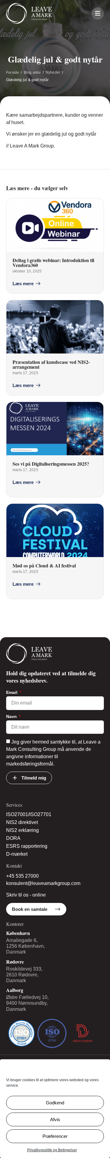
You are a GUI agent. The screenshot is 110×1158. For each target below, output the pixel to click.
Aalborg (14, 989)
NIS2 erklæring (22, 830)
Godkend (55, 1102)
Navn (12, 716)
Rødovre (15, 961)
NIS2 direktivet (22, 822)
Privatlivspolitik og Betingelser (52, 1150)
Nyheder (53, 72)
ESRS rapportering (26, 846)
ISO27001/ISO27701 (28, 814)
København (18, 932)
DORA (13, 838)
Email (12, 692)
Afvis (55, 1119)
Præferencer (55, 1136)
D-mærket (17, 854)
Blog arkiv (32, 72)
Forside (12, 72)
